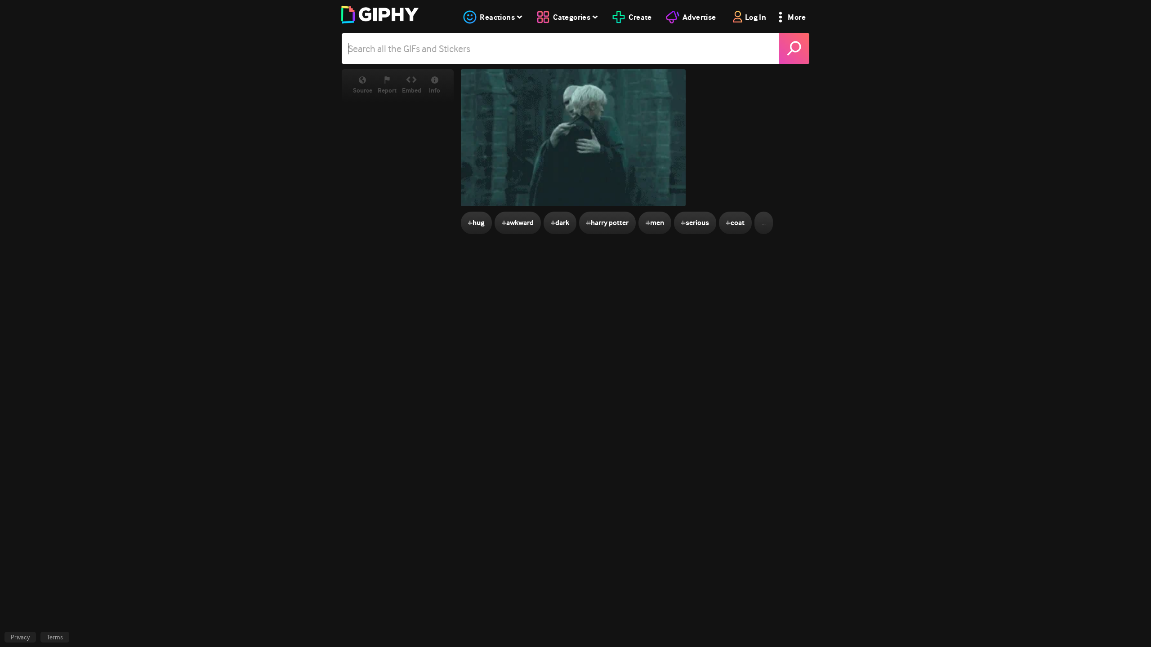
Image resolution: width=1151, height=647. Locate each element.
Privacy (20, 637)
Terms (55, 637)
